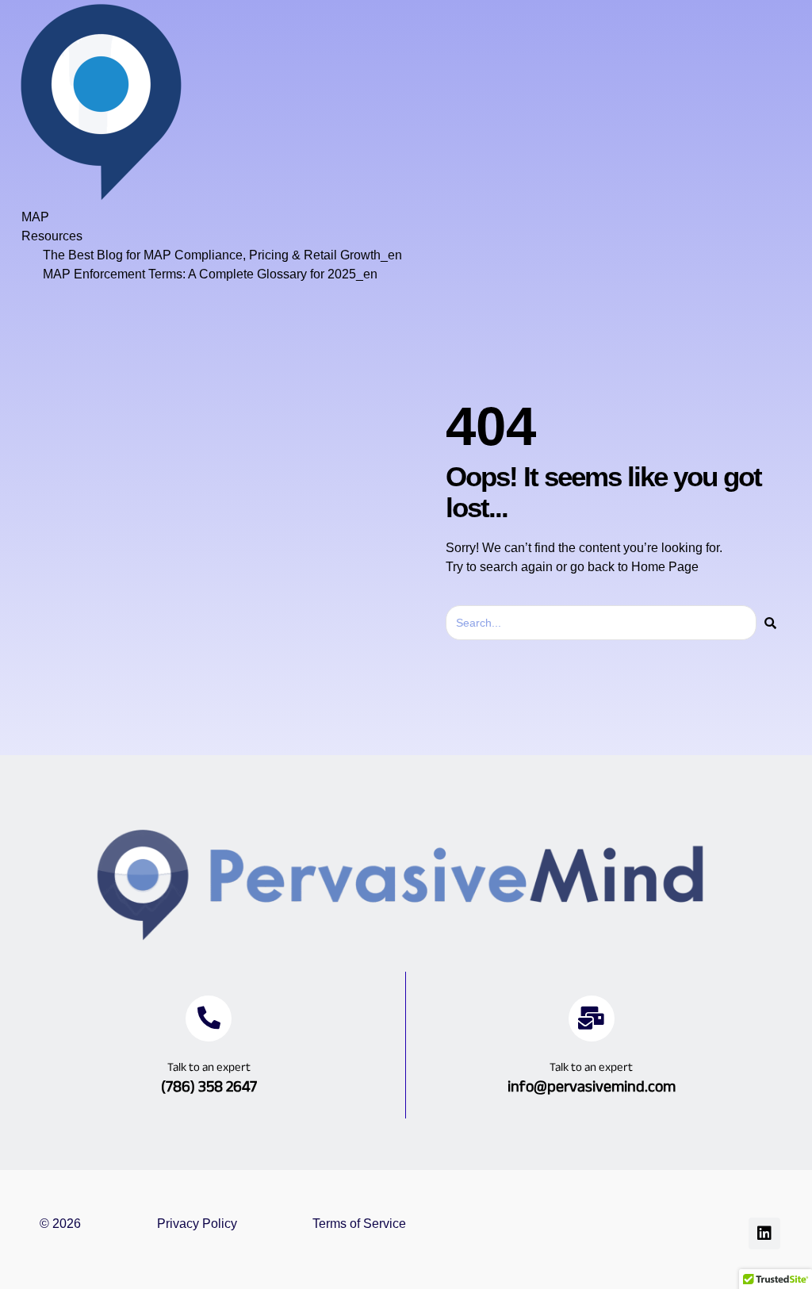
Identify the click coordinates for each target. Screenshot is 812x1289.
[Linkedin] (764, 1233)
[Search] (770, 622)
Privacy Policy (197, 1223)
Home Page (665, 567)
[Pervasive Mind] (101, 198)
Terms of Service (359, 1223)
